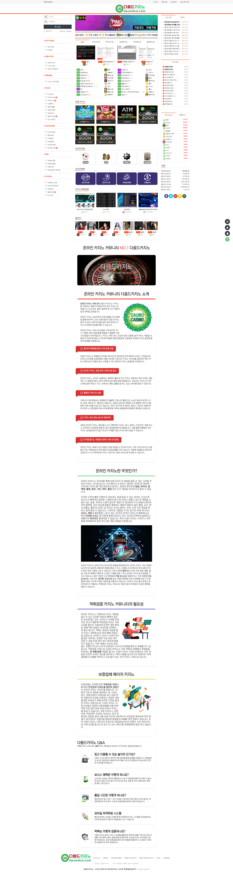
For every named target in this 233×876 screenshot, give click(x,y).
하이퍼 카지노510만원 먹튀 (85, 209)
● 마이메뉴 (48, 176)
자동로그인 (48, 31)
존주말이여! (167, 104)
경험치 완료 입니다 (106, 62)
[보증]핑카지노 (106, 122)
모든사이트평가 (53, 69)
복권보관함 (51, 160)
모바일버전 (166, 858)
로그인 (156, 2)
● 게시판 (47, 88)
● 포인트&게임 (49, 126)
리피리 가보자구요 (170, 80)
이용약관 (105, 858)
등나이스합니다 (169, 75)
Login (58, 27)
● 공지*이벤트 (49, 41)
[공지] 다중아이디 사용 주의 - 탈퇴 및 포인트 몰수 (180, 46)
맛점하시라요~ (168, 72)
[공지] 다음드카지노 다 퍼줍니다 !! (175, 43)
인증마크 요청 (52, 182)
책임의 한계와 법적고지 (146, 858)
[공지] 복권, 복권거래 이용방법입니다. (176, 49)
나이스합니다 (168, 77)
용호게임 (51, 135)
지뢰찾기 (51, 138)
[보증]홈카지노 (85, 122)
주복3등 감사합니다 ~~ (127, 62)
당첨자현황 (51, 164)
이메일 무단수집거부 (130, 858)
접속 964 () (184, 2)
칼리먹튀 (127, 209)
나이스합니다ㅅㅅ (169, 96)
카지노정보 (51, 66)
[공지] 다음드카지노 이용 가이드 (174, 41)
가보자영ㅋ (167, 99)
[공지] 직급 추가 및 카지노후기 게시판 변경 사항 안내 (181, 27)
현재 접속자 (167, 171)
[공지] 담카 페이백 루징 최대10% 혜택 (176, 35)
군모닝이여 (167, 101)
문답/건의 (51, 113)
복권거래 (51, 167)
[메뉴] (227, 221)
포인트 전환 (52, 145)
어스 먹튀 (106, 209)
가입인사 (51, 94)
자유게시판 (52, 97)
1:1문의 (158, 858)
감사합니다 (167, 83)
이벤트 (50, 50)
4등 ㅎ (86, 62)
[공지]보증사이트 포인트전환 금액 (175, 33)
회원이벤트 (51, 110)
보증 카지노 (52, 62)
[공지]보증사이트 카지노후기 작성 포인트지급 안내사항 (182, 30)
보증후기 (51, 104)
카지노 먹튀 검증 (53, 81)
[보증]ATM (127, 122)
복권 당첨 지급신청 (54, 170)
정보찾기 (174, 2)
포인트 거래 (52, 148)
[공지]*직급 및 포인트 (171, 54)
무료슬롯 (51, 141)
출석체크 (51, 192)
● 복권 (46, 154)
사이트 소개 (96, 858)
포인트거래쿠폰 (53, 186)
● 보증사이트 (49, 56)
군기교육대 (51, 119)
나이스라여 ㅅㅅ (169, 93)
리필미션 (51, 189)
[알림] (227, 233)
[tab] (82, 42)
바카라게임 (51, 132)
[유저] (227, 227)
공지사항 (51, 47)
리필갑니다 (147, 62)
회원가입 (164, 2)
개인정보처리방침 (116, 858)
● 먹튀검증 (48, 75)
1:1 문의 (50, 195)
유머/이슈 (52, 100)
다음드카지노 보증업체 (148, 122)
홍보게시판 (52, 116)
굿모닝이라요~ (168, 85)
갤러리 (51, 107)
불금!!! (128, 232)
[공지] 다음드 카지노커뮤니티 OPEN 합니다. (178, 51)
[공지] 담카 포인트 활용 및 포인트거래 (176, 38)
